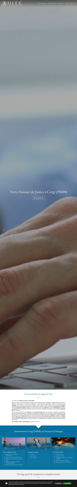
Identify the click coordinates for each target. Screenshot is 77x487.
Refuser (59, 483)
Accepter (68, 483)
